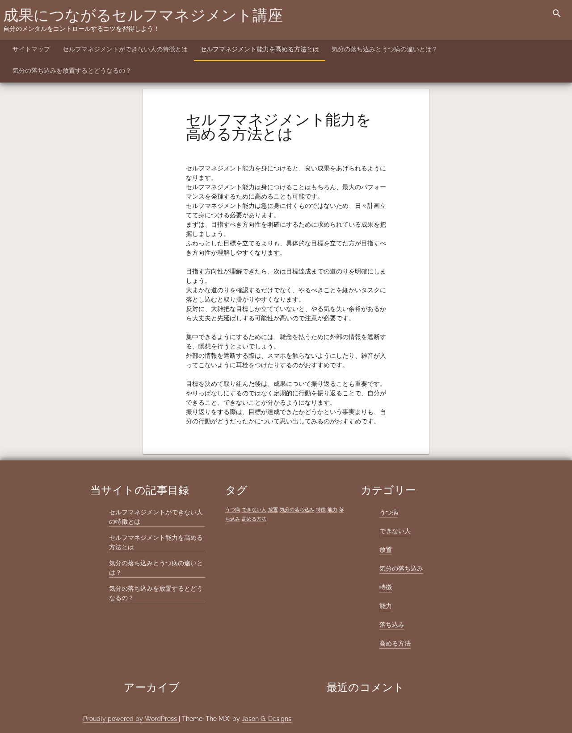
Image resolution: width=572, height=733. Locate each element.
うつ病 (232, 509)
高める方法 (254, 519)
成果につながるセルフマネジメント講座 (143, 15)
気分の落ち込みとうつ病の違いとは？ (385, 49)
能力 (332, 509)
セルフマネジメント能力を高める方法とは (259, 49)
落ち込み (391, 624)
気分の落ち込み (297, 509)
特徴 (321, 509)
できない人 (254, 509)
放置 (273, 509)
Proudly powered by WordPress (131, 718)
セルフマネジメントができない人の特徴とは (125, 49)
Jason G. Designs (266, 718)
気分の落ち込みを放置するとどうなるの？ (72, 70)
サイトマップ (31, 49)
